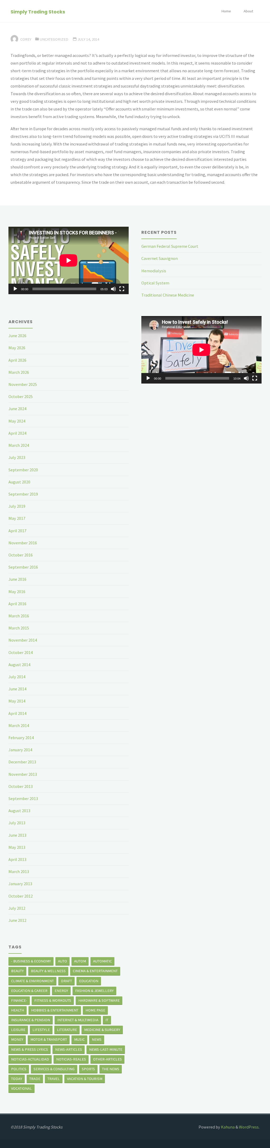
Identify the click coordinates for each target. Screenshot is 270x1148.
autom (80, 961)
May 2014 (16, 701)
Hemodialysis (153, 270)
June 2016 (17, 579)
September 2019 (23, 494)
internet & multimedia (77, 1020)
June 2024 (17, 408)
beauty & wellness (48, 970)
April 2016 (17, 603)
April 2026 (17, 360)
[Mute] (113, 289)
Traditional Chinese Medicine (167, 295)
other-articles (107, 1059)
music (79, 1039)
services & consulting (54, 1069)
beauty (17, 970)
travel (53, 1078)
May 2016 (16, 591)
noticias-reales (71, 1059)
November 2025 (22, 384)
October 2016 (20, 555)
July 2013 (16, 822)
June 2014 (17, 688)
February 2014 (21, 737)
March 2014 (18, 725)
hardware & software (99, 1000)
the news (110, 1069)
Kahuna (227, 1127)
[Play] (15, 289)
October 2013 (20, 786)
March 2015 (18, 628)
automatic (102, 961)
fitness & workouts (52, 1000)
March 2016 (18, 615)
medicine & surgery (102, 1029)
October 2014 (20, 652)
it (106, 1020)
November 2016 (22, 542)
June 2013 (17, 835)
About (248, 11)
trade (34, 1078)
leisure (18, 1029)
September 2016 (23, 567)
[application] (68, 260)
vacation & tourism (84, 1078)
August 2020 (19, 482)
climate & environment (32, 981)
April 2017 (17, 530)
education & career (29, 990)
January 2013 (20, 883)
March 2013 (18, 871)
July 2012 (16, 908)
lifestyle (41, 1029)
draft (66, 981)
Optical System (155, 282)
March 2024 (18, 445)
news (97, 1039)
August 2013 (19, 810)
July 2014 (16, 676)
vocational (21, 1088)
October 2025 (20, 396)
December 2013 (22, 761)
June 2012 (17, 920)
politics (18, 1069)
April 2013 (17, 859)
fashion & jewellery (94, 990)
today (16, 1078)
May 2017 (16, 518)
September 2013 (23, 798)
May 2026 (16, 347)
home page (95, 1010)
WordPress (249, 1127)
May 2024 (16, 421)
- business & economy (31, 961)
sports (88, 1069)
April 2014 (17, 713)
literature (67, 1029)
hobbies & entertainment (54, 1010)
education (88, 981)
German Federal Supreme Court (169, 246)
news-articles (68, 1049)
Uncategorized (54, 39)
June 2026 (17, 335)
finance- (19, 1000)
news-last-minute (105, 1049)
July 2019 (16, 506)
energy (61, 990)
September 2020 (23, 469)
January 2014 (20, 749)
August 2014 (19, 664)
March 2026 (18, 372)
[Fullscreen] (121, 289)
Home (226, 11)
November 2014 (22, 640)
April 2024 (17, 433)
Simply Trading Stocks (38, 11)
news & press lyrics (29, 1049)
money (17, 1039)
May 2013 (16, 847)
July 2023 (16, 457)
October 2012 (20, 896)
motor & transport (48, 1039)
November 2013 (22, 774)
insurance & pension (30, 1020)
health (17, 1010)
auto (62, 961)
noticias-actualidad (30, 1059)
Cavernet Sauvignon (159, 258)
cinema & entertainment (95, 970)
